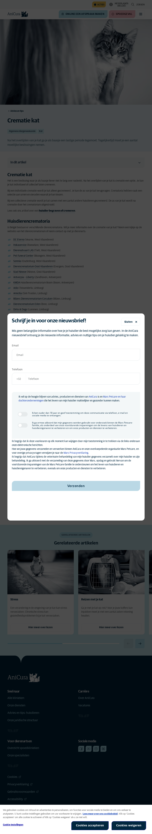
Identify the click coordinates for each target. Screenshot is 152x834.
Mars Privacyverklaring (76, 453)
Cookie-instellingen (13, 825)
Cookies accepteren (90, 825)
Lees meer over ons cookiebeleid (100, 814)
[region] (76, 819)
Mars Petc (108, 397)
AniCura (93, 397)
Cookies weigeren (128, 825)
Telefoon (17, 369)
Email (15, 345)
